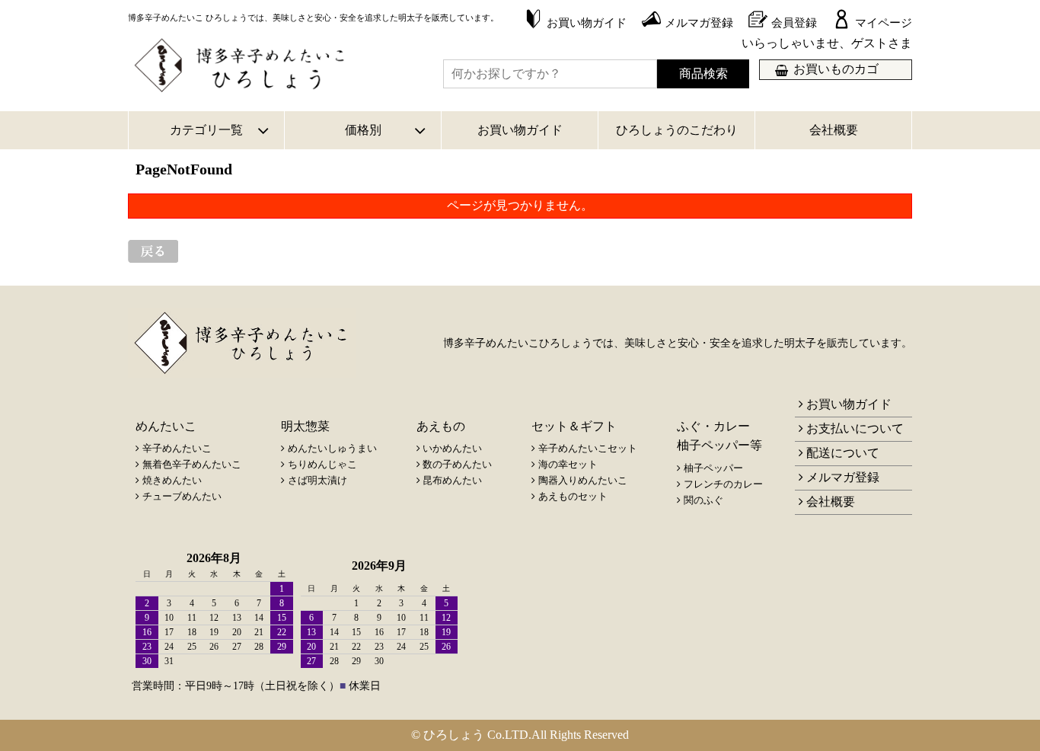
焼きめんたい (172, 480)
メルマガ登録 (842, 477)
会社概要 (833, 129)
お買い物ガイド (520, 129)
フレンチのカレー (723, 484)
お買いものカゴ (836, 68)
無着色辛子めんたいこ (191, 464)
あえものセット (573, 496)
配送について (842, 452)
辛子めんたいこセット (587, 448)
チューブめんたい (182, 496)
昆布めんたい (452, 480)
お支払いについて (855, 428)
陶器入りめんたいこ (582, 480)
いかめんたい (452, 448)
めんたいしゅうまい (332, 448)
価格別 (363, 129)
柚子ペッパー (713, 468)
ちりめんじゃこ (322, 464)
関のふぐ (703, 500)
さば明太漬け (317, 480)
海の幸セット (568, 464)
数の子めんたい (457, 464)
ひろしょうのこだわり (677, 129)
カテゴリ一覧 (206, 129)
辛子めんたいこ (177, 448)
